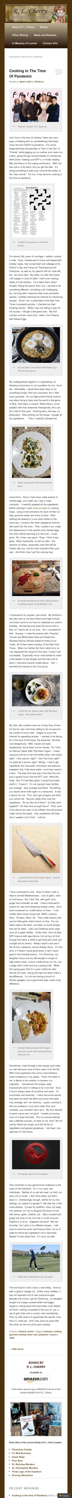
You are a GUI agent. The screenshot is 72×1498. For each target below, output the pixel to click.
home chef (32, 1334)
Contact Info (50, 43)
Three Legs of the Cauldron (26, 1471)
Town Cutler (39, 877)
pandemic (43, 1334)
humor (31, 1331)
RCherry (39, 81)
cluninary (48, 1331)
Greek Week (18, 1457)
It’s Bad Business (21, 1453)
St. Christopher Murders (25, 1467)
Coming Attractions (22, 1475)
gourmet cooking (17, 1334)
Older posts (16, 1349)
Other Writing (20, 35)
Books (44, 27)
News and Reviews (45, 35)
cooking (58, 1331)
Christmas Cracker (22, 1449)
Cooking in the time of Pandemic (27, 73)
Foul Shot (17, 1460)
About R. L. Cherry (23, 27)
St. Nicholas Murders (23, 1464)
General (23, 1331)
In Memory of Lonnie (24, 43)
